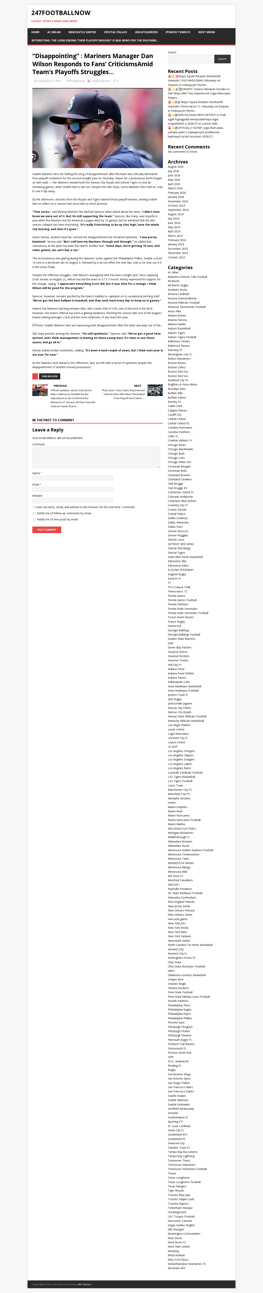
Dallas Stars (175, 526)
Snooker (173, 1113)
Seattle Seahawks (179, 1104)
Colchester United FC (181, 492)
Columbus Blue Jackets (182, 501)
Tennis (172, 1173)
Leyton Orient (176, 742)
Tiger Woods (176, 1190)
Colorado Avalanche (180, 496)
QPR (170, 1057)
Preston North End (179, 1052)
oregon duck (175, 979)
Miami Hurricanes (179, 815)
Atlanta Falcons (177, 320)
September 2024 (178, 210)
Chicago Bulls (176, 453)
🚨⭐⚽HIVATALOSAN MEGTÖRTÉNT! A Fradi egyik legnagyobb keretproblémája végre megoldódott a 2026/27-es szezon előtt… (197, 119)
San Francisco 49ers (180, 1087)
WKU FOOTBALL (178, 1259)
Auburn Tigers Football (182, 337)
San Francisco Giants (181, 1091)
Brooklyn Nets (177, 389)
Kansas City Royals (179, 712)
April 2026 (174, 184)
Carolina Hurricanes (180, 427)
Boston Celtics (177, 367)
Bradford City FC (178, 380)
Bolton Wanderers (179, 358)
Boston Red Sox (178, 371)
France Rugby (176, 621)
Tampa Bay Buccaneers (183, 1152)
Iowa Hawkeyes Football (183, 690)
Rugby (172, 1070)
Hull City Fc (175, 665)
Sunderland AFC (178, 1134)
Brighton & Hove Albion (182, 384)
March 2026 (175, 188)
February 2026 (177, 192)
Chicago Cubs (176, 458)
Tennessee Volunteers (182, 1165)
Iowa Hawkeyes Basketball (184, 686)
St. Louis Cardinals (179, 1126)
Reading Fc (175, 1065)
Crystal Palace (115, 32)
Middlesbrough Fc (179, 837)
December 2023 (178, 248)
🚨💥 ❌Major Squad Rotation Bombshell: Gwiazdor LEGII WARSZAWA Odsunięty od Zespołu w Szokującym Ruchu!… (194, 80)
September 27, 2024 (49, 81)
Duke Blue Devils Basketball (185, 557)
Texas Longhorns (179, 1177)
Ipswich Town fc (178, 32)
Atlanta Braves (177, 315)
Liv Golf (172, 746)
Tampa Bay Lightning (181, 1156)
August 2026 (175, 166)
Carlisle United (177, 419)
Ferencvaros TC (178, 591)
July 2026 (173, 171)
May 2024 (174, 227)
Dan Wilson (49, 376)
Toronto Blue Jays (179, 1195)
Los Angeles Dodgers (181, 759)
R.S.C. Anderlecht (178, 1061)
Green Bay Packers (180, 647)
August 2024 (175, 214)
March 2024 (175, 236)
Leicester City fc (178, 738)
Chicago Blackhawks (180, 449)
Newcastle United (82, 32)
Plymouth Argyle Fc (180, 1040)
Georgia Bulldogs (178, 630)
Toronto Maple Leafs (181, 1199)
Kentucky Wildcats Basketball (186, 721)
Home (35, 32)
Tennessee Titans (179, 1160)
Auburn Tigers (176, 333)
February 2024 (177, 240)
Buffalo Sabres (177, 397)
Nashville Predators (180, 889)
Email (36, 484)
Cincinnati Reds (177, 470)
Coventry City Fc (178, 505)
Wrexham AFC (177, 1268)
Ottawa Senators (178, 988)
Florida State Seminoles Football (188, 613)
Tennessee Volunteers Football (187, 1169)
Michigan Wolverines (180, 833)
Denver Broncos (178, 531)
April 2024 (174, 231)
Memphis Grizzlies (179, 798)
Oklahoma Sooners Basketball (187, 975)
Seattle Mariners (101, 81)
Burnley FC (174, 402)
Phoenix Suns (176, 1022)
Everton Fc (174, 578)
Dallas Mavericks (178, 522)
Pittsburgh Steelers (179, 1035)
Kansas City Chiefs (179, 708)
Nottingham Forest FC (182, 958)
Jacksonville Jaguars (180, 703)
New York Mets (177, 932)
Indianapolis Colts (179, 682)
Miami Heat (175, 811)
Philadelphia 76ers (179, 1005)
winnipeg (173, 1251)
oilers (171, 970)
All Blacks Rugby (178, 285)
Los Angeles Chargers (181, 751)
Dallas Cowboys (178, 518)
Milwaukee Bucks (178, 845)
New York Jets (176, 923)
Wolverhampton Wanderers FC (187, 1264)
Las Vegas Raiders (179, 725)
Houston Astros (178, 652)
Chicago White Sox (179, 462)
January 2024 (176, 244)
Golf (170, 643)
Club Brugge (175, 483)
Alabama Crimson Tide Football (187, 277)
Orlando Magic (177, 984)
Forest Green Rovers (181, 617)
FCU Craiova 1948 (179, 587)
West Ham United (179, 1246)
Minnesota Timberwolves (183, 854)
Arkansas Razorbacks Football (186, 307)
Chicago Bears (177, 445)
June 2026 (174, 175)
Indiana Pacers (177, 677)
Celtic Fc (173, 436)
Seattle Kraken (177, 1096)
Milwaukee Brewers (180, 841)
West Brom (206, 32)
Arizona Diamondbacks (182, 298)
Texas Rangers (177, 1186)
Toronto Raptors (178, 1203)
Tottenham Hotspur (180, 1208)
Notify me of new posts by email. (57, 519)
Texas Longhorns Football (184, 1182)
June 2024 (174, 223)
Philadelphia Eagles (180, 1009)
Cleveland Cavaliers (180, 479)
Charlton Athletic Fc (180, 440)
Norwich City (176, 949)
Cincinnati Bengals (179, 466)
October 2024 (176, 205)
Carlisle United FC (179, 423)
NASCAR (173, 884)
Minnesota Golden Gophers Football (190, 850)
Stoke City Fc (176, 1130)
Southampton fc (178, 1117)
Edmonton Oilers (178, 565)
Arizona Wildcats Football (183, 302)
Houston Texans (178, 660)
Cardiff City (174, 414)
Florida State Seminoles (182, 608)
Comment (38, 444)
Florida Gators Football (182, 600)
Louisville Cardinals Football (185, 772)
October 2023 (176, 257)
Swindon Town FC (179, 1147)
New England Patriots (181, 902)
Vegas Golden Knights (181, 1225)
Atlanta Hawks (177, 324)
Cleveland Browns (179, 475)
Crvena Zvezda (177, 509)
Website (37, 495)
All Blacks (174, 281)
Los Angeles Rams (179, 768)
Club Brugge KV (177, 488)
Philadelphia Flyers (179, 1014)
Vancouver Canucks (180, 1221)
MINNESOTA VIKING (181, 863)
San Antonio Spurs (179, 1078)
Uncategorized (146, 32)
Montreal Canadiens (180, 880)
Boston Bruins (177, 363)
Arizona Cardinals (178, 294)
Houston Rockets (178, 656)
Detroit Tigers (176, 552)
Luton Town (175, 785)
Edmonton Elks (177, 561)
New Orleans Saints (180, 914)
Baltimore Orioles (179, 341)
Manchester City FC (180, 789)
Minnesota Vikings (179, 867)
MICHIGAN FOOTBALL (182, 828)
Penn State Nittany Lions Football (189, 996)
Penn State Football (180, 992)
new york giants (178, 919)
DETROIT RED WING (181, 544)
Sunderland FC (177, 1139)
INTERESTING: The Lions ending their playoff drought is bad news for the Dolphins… (95, 40)
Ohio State (174, 962)
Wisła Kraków (176, 1255)
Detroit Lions (176, 539)
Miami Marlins (176, 824)
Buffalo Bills (175, 393)
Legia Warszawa (178, 733)
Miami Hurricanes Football (184, 820)
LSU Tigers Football (180, 781)
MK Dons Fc (175, 876)
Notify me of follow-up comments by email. (64, 513)
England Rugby (177, 574)
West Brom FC (177, 1242)
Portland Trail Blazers (181, 1044)
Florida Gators (177, 596)
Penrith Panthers (178, 1001)
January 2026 (176, 197)
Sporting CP (175, 1121)
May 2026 (174, 180)
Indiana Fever (176, 669)
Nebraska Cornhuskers (182, 897)
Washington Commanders (184, 1233)
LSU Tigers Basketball (181, 777)
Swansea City (176, 1143)
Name (36, 473)
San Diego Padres (179, 1083)
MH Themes (84, 1284)
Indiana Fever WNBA (181, 673)
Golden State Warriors (181, 639)
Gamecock (174, 626)
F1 (169, 583)
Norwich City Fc (177, 953)
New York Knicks (178, 928)
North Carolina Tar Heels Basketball (190, 945)
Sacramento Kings (179, 1074)
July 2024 (173, 218)
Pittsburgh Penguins (180, 1027)
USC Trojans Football (181, 1216)
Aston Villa (174, 311)
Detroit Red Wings (179, 548)
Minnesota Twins (178, 858)
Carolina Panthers (179, 432)
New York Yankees (179, 936)
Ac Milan (54, 32)
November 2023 (178, 253)
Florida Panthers (178, 604)
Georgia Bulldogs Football (184, 634)
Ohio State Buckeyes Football (186, 966)
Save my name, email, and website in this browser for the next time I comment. (85, 507)
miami (172, 802)
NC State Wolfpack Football (185, 893)
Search (172, 52)
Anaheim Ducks (177, 289)
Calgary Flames (177, 410)
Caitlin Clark (175, 406)
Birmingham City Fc (180, 354)
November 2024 (178, 201)
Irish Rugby (175, 699)
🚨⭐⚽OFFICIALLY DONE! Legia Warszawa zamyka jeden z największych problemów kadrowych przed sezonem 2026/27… (195, 132)
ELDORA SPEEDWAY (181, 570)
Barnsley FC (175, 350)
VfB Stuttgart (176, 1229)
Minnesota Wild (177, 871)
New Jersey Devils (179, 906)
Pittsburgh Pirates (179, 1031)
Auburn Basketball (179, 328)
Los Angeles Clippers (181, 755)
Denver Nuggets (178, 535)
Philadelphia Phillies (180, 1018)
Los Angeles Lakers (180, 764)
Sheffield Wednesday (181, 1108)
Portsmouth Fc (177, 1048)
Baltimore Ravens (179, 346)
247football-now (75, 81)
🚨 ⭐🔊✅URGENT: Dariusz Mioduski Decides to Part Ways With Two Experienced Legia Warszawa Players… (199, 93)
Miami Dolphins (177, 807)
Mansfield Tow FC (179, 794)
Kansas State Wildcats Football (187, 716)
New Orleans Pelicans (181, 910)
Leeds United (176, 729)
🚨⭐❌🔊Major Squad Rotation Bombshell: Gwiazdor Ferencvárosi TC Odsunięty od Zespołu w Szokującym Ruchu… (198, 106)
